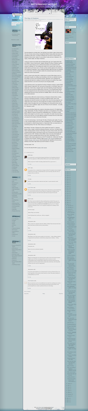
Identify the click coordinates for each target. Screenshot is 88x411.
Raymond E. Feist (15, 81)
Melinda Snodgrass (15, 148)
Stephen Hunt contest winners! (71, 282)
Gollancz (14, 186)
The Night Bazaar (69, 137)
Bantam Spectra (15, 182)
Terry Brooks (14, 62)
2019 (68, 184)
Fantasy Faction (69, 78)
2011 (68, 198)
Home (44, 293)
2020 (68, 182)
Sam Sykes (14, 154)
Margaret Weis (15, 164)
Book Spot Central (15, 254)
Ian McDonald (15, 114)
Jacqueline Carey (15, 67)
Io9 (13, 226)
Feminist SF (68, 82)
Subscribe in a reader (15, 39)
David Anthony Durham (16, 75)
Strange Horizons (15, 231)
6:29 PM (29, 251)
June (69, 387)
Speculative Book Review (71, 113)
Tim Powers (14, 129)
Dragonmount (14, 252)
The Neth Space (69, 136)
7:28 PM (29, 265)
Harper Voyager (15, 187)
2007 (68, 398)
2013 (68, 195)
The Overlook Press (16, 206)
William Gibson (15, 87)
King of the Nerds (69, 94)
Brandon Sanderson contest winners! (71, 224)
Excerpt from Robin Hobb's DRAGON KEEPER (71, 301)
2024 (68, 175)
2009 (68, 202)
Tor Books (14, 207)
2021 (68, 181)
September (70, 211)
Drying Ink (68, 73)
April (69, 390)
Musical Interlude (70, 222)
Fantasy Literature (69, 79)
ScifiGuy (67, 111)
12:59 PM (29, 230)
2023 (68, 177)
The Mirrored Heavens (71, 324)
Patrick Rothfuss (15, 136)
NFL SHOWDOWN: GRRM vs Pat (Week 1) (71, 349)
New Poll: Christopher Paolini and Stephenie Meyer (71, 274)
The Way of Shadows (31, 18)
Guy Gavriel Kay (15, 98)
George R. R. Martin (16, 111)
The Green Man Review (70, 131)
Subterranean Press (15, 203)
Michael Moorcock (15, 118)
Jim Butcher (14, 65)
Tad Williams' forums (16, 264)
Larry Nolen (30, 187)
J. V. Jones (14, 97)
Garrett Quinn (31, 280)
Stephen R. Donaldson (16, 72)
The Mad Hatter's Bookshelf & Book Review (71, 134)
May (69, 388)
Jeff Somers (14, 150)
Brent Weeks (14, 162)
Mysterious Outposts (70, 96)
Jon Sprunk (14, 151)
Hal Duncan (14, 73)
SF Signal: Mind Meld (71, 326)
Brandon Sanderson (16, 139)
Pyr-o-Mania (68, 102)
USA (49, 138)
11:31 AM (29, 164)
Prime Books (14, 195)
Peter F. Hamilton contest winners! (71, 230)
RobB (29, 155)
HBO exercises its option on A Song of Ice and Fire (71, 329)
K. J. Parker (14, 128)
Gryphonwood (15, 234)
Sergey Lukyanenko (16, 108)
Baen (13, 181)
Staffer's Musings (69, 120)
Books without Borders (71, 284)
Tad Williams (14, 167)
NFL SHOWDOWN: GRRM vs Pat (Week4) (71, 219)
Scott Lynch (14, 109)
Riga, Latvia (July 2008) (72, 271)
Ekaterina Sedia (15, 143)
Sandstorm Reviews (69, 108)
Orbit (13, 190)
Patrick (29, 198)
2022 (68, 179)
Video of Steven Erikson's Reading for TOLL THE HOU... (71, 239)
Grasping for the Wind (70, 91)
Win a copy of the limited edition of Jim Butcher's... (72, 319)
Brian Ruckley (15, 137)
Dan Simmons (14, 147)
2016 (68, 189)
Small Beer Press (15, 200)
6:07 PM (29, 175)
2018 (68, 186)
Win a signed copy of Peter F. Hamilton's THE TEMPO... (71, 344)
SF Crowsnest (14, 229)
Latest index (68, 22)
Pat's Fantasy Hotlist (44, 4)
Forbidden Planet (69, 84)
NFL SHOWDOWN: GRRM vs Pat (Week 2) (71, 288)
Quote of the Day (70, 257)
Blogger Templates (41, 408)
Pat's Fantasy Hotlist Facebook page (16, 35)
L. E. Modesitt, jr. (15, 117)
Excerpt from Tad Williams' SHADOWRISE (70, 246)
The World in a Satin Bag (71, 148)
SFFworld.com (15, 248)
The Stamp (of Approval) (70, 145)
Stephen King (14, 103)
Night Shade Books (16, 189)
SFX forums (14, 258)
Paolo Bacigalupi (15, 55)
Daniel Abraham (15, 51)
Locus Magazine (15, 218)
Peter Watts (14, 161)
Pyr (13, 198)
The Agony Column (70, 123)
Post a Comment (27, 291)
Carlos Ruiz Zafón (15, 171)
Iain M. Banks (15, 56)
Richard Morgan (15, 120)
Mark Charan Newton (16, 123)
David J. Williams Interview (70, 215)
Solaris (13, 201)
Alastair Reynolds (15, 134)
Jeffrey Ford (14, 83)
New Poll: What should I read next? (72, 227)
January (69, 396)
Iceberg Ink (68, 93)
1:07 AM (29, 277)
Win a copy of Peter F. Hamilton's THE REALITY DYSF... (71, 297)
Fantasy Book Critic (70, 76)
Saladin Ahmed (15, 53)
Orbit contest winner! (71, 372)
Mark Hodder (14, 93)
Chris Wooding (15, 170)
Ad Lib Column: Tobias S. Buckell (71, 305)
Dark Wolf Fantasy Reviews (71, 67)
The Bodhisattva (69, 125)
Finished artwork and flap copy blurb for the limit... (71, 340)
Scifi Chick (68, 109)
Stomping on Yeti (69, 122)
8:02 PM (29, 288)
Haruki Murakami (15, 122)
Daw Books (14, 184)
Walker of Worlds (69, 149)
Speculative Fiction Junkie (71, 114)
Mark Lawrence (15, 106)
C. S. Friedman (15, 84)
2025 (68, 173)
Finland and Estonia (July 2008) (71, 359)
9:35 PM (29, 217)
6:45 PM (29, 195)
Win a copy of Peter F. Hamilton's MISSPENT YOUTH (71, 369)
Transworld (14, 209)
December (70, 205)
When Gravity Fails (69, 151)
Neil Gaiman (14, 86)
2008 (68, 204)
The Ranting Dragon (70, 139)
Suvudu (13, 236)
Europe (52, 138)
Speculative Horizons (70, 117)
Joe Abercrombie (15, 48)
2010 (68, 200)
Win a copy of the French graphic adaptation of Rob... (71, 265)
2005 (68, 401)
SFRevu (13, 232)
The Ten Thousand (70, 212)
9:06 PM (29, 240)
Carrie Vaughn (15, 159)
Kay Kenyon (14, 101)
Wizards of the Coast (16, 210)
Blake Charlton (15, 69)
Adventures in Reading (70, 64)
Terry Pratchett (15, 131)
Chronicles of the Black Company (71, 355)
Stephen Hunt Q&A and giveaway (71, 374)
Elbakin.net (14, 260)
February (69, 394)
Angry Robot (14, 179)
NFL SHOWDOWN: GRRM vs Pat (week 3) (71, 260)
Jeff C (29, 167)
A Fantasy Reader (69, 62)
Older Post (61, 293)
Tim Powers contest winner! (71, 336)
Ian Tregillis (14, 157)
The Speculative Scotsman (71, 143)
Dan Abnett (14, 50)
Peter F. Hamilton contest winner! (70, 268)
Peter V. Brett (14, 61)
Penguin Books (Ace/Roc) (17, 193)
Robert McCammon (16, 112)
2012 (68, 197)
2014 (68, 193)
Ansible (13, 222)
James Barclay (15, 58)
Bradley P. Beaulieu (16, 59)
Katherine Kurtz (15, 104)
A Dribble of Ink (69, 61)
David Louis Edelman (16, 76)
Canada (46, 138)
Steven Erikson (15, 78)
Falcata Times (68, 74)
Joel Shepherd (15, 145)
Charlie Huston (15, 95)
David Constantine (15, 70)
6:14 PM (29, 183)
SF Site (13, 223)
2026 (68, 172)
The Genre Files (69, 130)
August (69, 383)
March (69, 392)
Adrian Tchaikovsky (16, 156)
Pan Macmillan (15, 192)
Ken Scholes (14, 142)
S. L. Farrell (14, 80)
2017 (68, 188)
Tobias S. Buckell (15, 64)
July (68, 385)
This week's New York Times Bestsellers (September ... (71, 234)
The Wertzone (68, 146)
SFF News (14, 225)
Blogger (52, 407)
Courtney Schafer (15, 140)
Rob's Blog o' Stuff (69, 106)
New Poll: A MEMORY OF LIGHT (71, 333)
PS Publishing (15, 197)
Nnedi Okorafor (15, 126)
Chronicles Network (16, 228)
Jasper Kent (14, 100)
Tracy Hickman (15, 90)
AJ (28, 179)
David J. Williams (15, 165)
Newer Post (26, 293)
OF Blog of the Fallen (70, 97)
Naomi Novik (14, 125)
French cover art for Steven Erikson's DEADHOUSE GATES (71, 251)
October (69, 209)
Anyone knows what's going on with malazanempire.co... (71, 380)
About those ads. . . (70, 322)
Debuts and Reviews (70, 71)
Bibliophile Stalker (69, 65)
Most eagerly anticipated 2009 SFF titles (71, 315)
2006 (68, 400)
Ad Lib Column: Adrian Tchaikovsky (71, 242)
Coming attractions (71, 376)
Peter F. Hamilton (15, 89)
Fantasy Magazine (69, 81)
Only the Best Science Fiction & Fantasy (70, 100)
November (70, 207)
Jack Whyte (14, 168)
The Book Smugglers (70, 127)
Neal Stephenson (15, 153)
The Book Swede (69, 128)
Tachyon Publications (16, 204)
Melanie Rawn (15, 132)
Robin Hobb (14, 92)
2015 (68, 191)
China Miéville (15, 115)
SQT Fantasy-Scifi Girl (70, 119)
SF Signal (14, 220)
